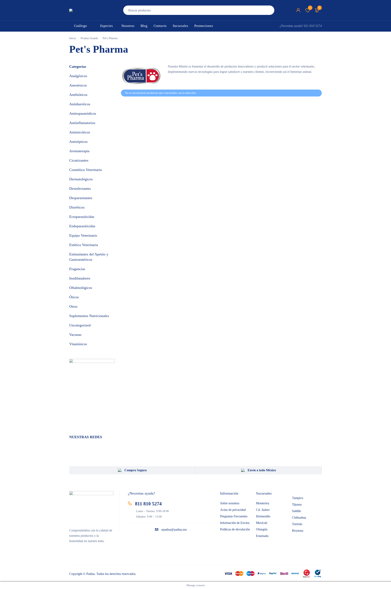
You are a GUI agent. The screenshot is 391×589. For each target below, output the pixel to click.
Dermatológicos (81, 179)
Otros (73, 306)
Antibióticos (78, 95)
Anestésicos (78, 85)
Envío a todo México (262, 470)
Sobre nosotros (229, 503)
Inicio (72, 38)
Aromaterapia (79, 151)
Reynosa (297, 530)
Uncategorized (80, 325)
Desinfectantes (80, 188)
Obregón (261, 529)
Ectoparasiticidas (81, 217)
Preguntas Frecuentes (233, 516)
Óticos (74, 297)
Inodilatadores (79, 278)
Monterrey (262, 503)
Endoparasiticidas (82, 226)
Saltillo (296, 511)
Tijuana (297, 504)
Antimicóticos (79, 132)
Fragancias (77, 269)
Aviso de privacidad (233, 509)
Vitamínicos (78, 344)
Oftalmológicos (80, 288)
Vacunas (75, 335)
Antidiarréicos (79, 104)
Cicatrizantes (78, 160)
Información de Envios (234, 523)
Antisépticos (78, 142)
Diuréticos (77, 207)
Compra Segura (135, 470)
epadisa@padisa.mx (174, 529)
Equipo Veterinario (83, 235)
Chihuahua (299, 517)
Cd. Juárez (263, 509)
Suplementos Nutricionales (89, 316)
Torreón (297, 524)
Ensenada (262, 536)
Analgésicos (78, 76)
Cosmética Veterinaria (85, 170)
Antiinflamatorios (82, 123)
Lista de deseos (310, 8)
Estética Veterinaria (83, 245)
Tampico (297, 498)
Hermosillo (263, 516)
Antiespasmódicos (82, 113)
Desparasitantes (80, 198)
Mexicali (261, 523)
